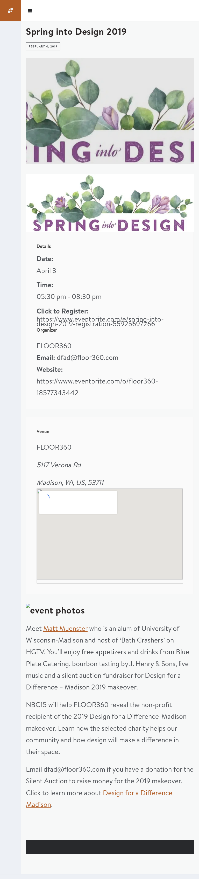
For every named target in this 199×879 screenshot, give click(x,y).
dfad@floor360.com (87, 357)
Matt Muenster (65, 628)
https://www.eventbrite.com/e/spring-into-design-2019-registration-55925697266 (100, 321)
